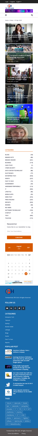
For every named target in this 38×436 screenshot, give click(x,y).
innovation (9, 409)
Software (9, 421)
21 (26, 270)
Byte (7, 406)
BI (7, 424)
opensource (17, 418)
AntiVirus (27, 421)
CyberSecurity (18, 421)
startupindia (24, 406)
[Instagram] (15, 308)
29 (29, 274)
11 (15, 267)
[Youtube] (7, 308)
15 (29, 267)
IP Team (16, 41)
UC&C (23, 415)
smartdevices (10, 415)
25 (15, 274)
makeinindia (15, 406)
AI (24, 409)
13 (22, 267)
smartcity (19, 412)
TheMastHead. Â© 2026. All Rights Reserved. (19, 431)
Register (12, 1)
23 (8, 274)
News (11, 20)
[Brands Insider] (19, 134)
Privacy (24, 433)
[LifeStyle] (19, 114)
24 (12, 274)
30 (8, 277)
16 (8, 270)
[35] (19, 11)
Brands (25, 403)
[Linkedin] (11, 308)
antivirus (8, 418)
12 (19, 267)
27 (22, 274)
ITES (20, 409)
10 (12, 267)
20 (22, 270)
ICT (18, 415)
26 (19, 274)
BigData (25, 418)
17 (12, 270)
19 (19, 270)
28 (26, 274)
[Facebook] (23, 308)
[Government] (19, 73)
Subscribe (19, 237)
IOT (29, 409)
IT (15, 409)
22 (29, 270)
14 (26, 267)
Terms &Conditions (13, 433)
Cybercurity (17, 403)
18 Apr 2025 (18, 20)
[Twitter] (19, 308)
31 (12, 277)
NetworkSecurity (15, 424)
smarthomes (10, 412)
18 (15, 270)
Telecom (8, 403)
